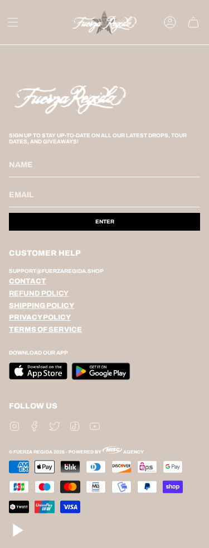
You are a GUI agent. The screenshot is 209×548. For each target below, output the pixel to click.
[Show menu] (13, 22)
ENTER (104, 221)
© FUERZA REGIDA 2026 (37, 452)
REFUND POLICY (39, 293)
